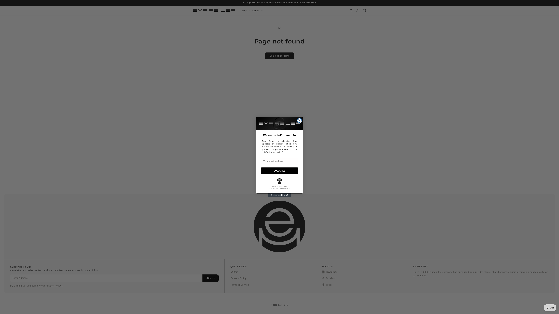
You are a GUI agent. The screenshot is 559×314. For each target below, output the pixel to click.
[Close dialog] (299, 120)
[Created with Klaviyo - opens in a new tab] (279, 195)
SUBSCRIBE (279, 170)
